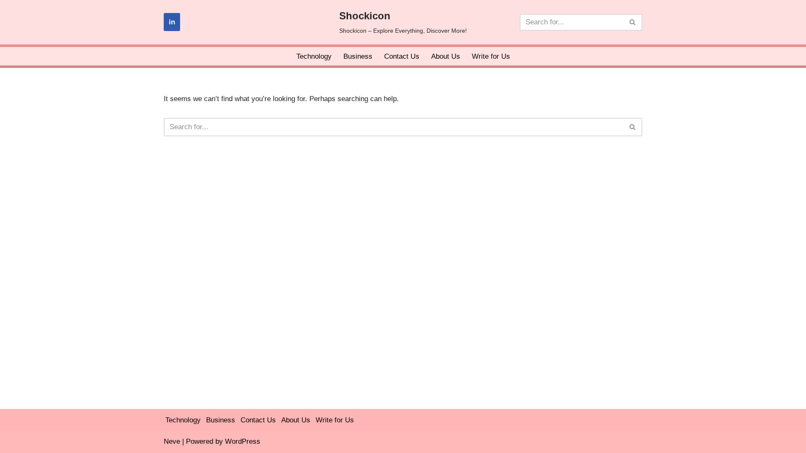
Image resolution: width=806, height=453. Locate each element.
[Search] (632, 22)
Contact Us (401, 56)
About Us (445, 56)
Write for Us (491, 56)
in (172, 22)
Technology (314, 56)
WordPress (242, 441)
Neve (172, 441)
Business (357, 56)
